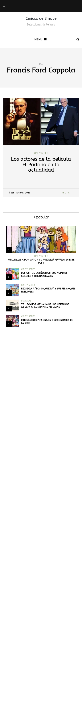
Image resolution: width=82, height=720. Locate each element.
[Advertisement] (41, 537)
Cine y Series (41, 153)
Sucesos (26, 301)
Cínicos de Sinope (41, 18)
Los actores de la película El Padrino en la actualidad (41, 164)
